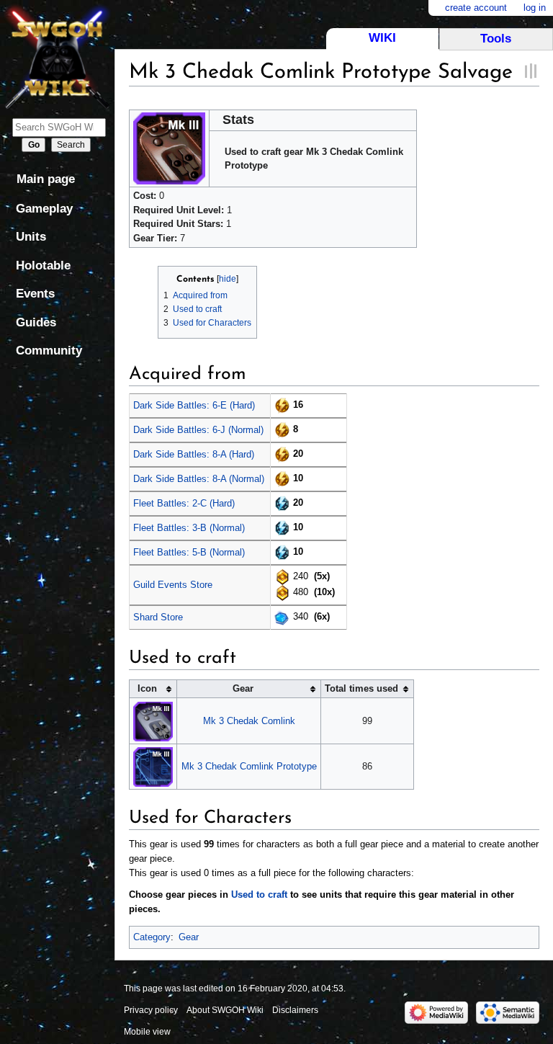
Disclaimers (295, 1010)
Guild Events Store (172, 584)
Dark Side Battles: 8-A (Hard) (193, 454)
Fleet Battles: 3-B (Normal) (189, 527)
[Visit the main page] (57, 56)
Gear (189, 937)
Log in (534, 7)
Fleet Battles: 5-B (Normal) (189, 552)
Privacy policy (151, 1010)
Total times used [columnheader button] (361, 688)
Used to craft (259, 894)
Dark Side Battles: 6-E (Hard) (194, 405)
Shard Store (158, 617)
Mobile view (147, 1032)
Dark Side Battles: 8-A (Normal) (198, 478)
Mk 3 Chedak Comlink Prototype (249, 766)
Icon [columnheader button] (147, 688)
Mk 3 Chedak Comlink (249, 720)
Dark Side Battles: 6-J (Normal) (198, 429)
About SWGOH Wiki (225, 1010)
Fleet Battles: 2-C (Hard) (184, 503)
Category (152, 937)
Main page (46, 179)
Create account (476, 7)
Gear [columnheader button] (243, 688)
